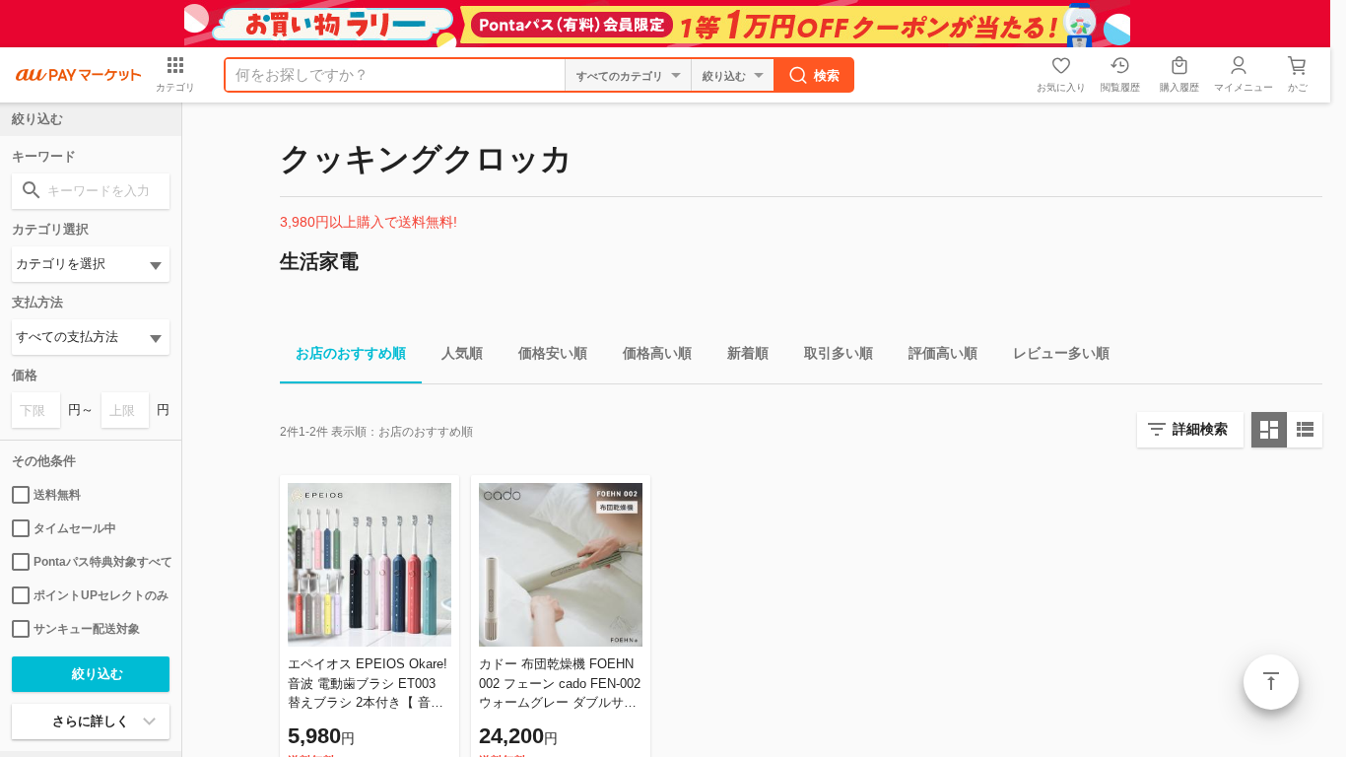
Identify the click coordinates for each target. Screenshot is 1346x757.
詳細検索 (1200, 429)
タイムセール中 (75, 528)
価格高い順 (657, 353)
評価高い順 (943, 353)
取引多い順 (838, 353)
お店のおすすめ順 (351, 353)
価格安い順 (552, 353)
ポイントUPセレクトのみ (101, 595)
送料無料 (57, 495)
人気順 (462, 353)
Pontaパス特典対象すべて (101, 562)
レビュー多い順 (1061, 353)
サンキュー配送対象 (87, 629)
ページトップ (1271, 682)
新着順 (748, 353)
